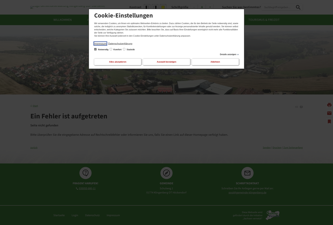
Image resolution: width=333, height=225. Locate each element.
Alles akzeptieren (117, 62)
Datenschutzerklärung (120, 43)
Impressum (100, 43)
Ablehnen (215, 62)
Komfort (117, 49)
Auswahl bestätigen (166, 62)
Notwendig (103, 49)
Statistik (130, 49)
